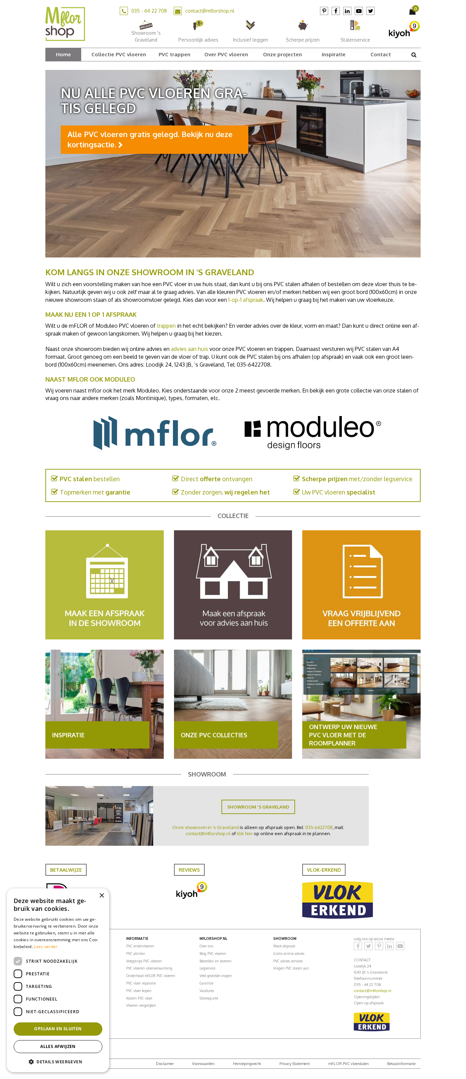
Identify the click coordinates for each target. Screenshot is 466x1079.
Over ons (206, 946)
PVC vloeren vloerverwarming (149, 968)
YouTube (359, 11)
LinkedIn (347, 11)
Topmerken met (95, 492)
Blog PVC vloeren (213, 953)
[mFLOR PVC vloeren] (65, 23)
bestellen (90, 479)
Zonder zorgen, (225, 492)
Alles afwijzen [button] (58, 1046)
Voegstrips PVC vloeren (144, 961)
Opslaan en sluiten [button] (58, 1029)
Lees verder (45, 946)
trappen (166, 325)
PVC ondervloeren (140, 946)
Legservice (207, 968)
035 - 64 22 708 (149, 11)
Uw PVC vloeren (338, 492)
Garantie (206, 983)
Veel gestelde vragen (216, 976)
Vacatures (207, 991)
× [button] (101, 895)
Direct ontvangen (216, 479)
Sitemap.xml (209, 998)
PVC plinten (135, 953)
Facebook (336, 11)
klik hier (245, 833)
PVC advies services (288, 961)
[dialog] (58, 980)
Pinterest (324, 11)
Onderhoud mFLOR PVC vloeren (150, 976)
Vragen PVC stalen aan (291, 968)
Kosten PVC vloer (139, 998)
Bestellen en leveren (216, 961)
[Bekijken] (413, 11)
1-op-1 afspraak (245, 299)
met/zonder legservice (357, 479)
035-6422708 (319, 827)
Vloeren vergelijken (141, 1005)
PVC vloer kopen (138, 991)
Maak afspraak (284, 946)
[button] (58, 1061)
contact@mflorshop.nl (209, 11)
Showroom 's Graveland (258, 807)
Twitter (370, 11)
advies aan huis (189, 348)
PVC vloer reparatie (141, 983)
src (414, 54)
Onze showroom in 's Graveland (205, 827)
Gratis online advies (288, 953)
